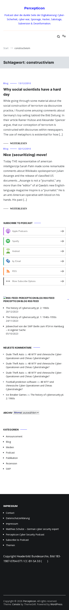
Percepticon (34, 8)
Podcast (10, 452)
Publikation (12, 458)
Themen (10, 545)
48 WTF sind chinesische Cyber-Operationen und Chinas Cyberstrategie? (30, 385)
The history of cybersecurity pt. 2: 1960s (27, 308)
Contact (10, 512)
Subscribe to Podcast (17, 539)
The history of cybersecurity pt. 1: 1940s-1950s (31, 317)
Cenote (16, 604)
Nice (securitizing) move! (25, 155)
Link (44, 561)
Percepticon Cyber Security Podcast (25, 534)
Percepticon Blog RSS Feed (21, 301)
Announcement (14, 436)
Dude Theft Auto (15, 354)
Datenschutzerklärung (18, 518)
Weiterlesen (18, 143)
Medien (10, 447)
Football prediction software (21, 381)
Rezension (11, 463)
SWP (8, 468)
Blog (5, 83)
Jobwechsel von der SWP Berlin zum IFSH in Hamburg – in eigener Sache (35, 328)
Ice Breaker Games (16, 394)
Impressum (12, 523)
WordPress (56, 604)
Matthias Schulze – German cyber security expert (32, 529)
